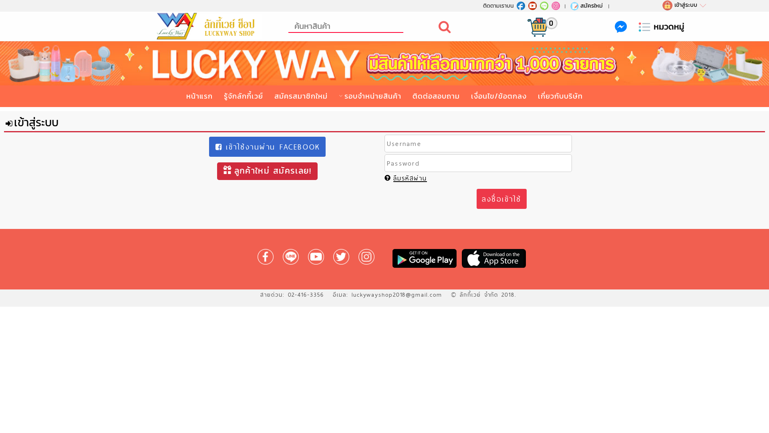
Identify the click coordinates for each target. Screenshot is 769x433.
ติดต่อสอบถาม (436, 96)
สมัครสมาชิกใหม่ (301, 96)
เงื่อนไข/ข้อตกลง (499, 96)
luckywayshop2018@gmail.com (397, 294)
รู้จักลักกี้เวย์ (243, 96)
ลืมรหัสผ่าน (410, 178)
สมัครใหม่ (591, 5)
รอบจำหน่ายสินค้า (372, 96)
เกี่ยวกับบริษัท (560, 96)
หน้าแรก (199, 96)
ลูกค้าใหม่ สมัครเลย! (273, 170)
